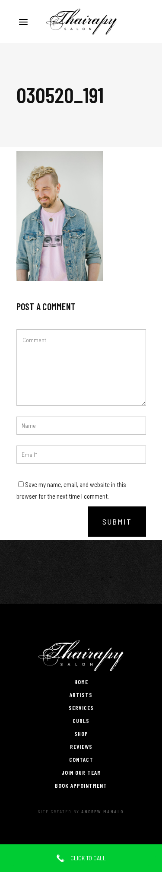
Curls (81, 720)
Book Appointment (81, 785)
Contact (81, 759)
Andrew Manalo (102, 811)
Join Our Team (81, 772)
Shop (81, 733)
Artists (81, 694)
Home (81, 681)
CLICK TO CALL (87, 858)
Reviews (81, 746)
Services (81, 707)
